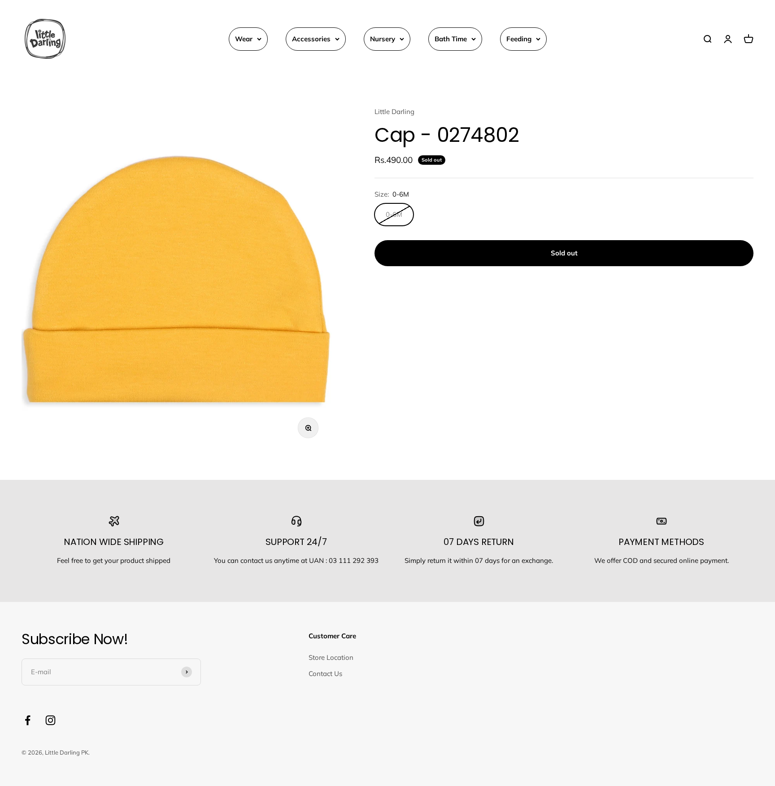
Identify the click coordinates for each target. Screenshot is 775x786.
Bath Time (451, 39)
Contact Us (325, 673)
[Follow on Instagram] (50, 720)
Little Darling (394, 111)
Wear (244, 39)
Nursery (382, 39)
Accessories (311, 39)
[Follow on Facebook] (28, 720)
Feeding (518, 39)
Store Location (331, 657)
